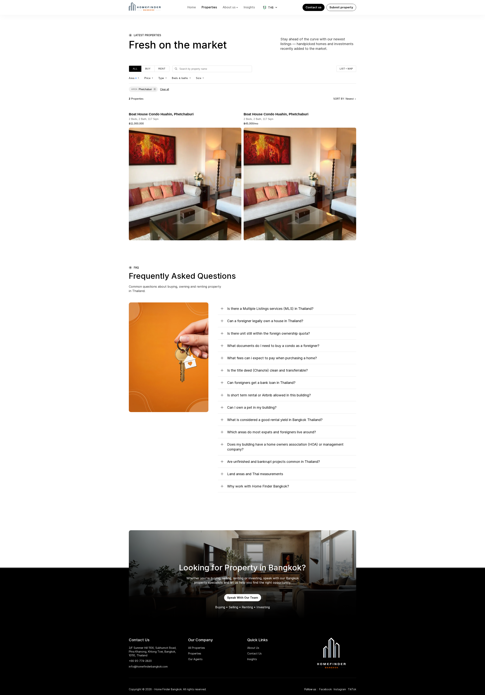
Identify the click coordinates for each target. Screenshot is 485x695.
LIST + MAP (346, 68)
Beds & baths (181, 78)
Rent (161, 68)
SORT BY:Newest (344, 98)
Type (162, 78)
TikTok (352, 689)
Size (200, 78)
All (135, 68)
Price (148, 78)
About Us (253, 647)
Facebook (325, 689)
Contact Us (254, 653)
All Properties (196, 647)
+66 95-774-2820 (140, 660)
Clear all (164, 89)
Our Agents (195, 659)
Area (134, 78)
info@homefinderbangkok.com (148, 666)
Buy (148, 68)
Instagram (340, 689)
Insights (252, 659)
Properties (194, 653)
